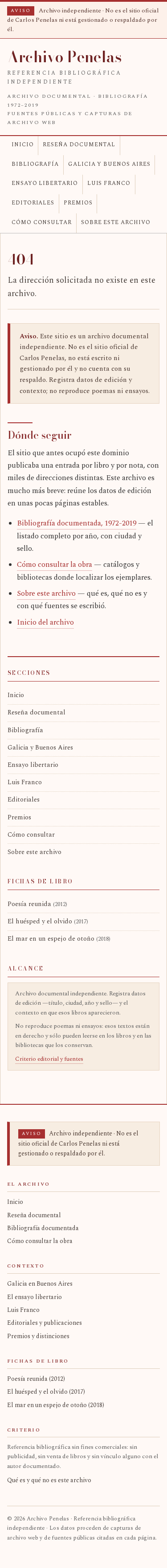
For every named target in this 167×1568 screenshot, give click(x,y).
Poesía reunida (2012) (36, 1379)
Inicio (23, 144)
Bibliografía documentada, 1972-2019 (76, 523)
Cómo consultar (42, 222)
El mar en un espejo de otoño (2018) (55, 1405)
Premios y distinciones (38, 1336)
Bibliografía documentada (43, 1228)
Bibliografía (35, 164)
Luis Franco (108, 183)
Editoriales (33, 203)
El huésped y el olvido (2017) (46, 1391)
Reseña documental (79, 144)
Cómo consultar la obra (54, 564)
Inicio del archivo (45, 622)
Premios (78, 203)
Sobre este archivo (116, 222)
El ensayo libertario (34, 1297)
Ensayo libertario (45, 183)
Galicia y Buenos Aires (109, 164)
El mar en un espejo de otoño (59, 939)
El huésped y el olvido (48, 921)
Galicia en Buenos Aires (40, 1283)
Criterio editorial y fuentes (49, 1059)
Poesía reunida (37, 904)
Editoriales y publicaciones (44, 1322)
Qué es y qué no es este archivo (49, 1480)
